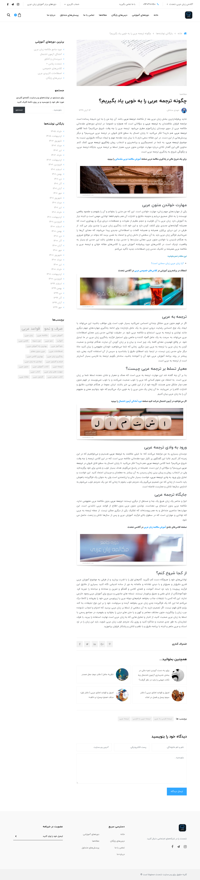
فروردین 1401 (55, 221)
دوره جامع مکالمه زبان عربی (48, 49)
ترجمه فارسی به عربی (163, 719)
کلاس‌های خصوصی (52, 68)
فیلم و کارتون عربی (54, 361)
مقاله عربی (24, 377)
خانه (156, 15)
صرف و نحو (53, 328)
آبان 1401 (57, 188)
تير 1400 (58, 264)
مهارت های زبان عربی (53, 371)
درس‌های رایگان (119, 15)
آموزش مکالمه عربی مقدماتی (128, 159)
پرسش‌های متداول (69, 15)
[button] (17, 15)
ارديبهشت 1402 (54, 160)
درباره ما (51, 15)
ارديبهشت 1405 (54, 136)
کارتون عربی (38, 377)
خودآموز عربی (56, 346)
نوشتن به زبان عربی (33, 361)
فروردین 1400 (55, 279)
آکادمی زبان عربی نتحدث (181, 4)
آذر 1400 (58, 240)
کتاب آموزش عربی (40, 366)
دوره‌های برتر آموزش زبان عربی (41, 4)
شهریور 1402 (55, 141)
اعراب (59, 340)
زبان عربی (29, 335)
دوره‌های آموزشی (140, 15)
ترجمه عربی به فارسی (141, 719)
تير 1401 (58, 207)
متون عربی (23, 366)
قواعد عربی (31, 328)
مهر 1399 (57, 307)
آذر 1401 (58, 183)
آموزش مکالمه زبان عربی (155, 527)
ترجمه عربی (124, 719)
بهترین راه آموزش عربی (37, 346)
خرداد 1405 (56, 131)
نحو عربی (49, 341)
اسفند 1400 (56, 226)
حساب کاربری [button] (72, 4)
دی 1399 (58, 293)
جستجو (19, 109)
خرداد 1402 (56, 155)
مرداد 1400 (57, 260)
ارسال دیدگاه (177, 791)
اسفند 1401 (56, 169)
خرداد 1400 (56, 269)
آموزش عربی (57, 335)
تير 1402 (57, 150)
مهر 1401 (57, 193)
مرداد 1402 (57, 145)
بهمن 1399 (57, 288)
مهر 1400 (57, 250)
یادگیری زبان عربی (54, 356)
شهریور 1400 (55, 255)
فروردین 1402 (55, 164)
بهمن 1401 (57, 174)
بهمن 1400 (57, 231)
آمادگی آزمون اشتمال (51, 54)
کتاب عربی (35, 371)
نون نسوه (36, 341)
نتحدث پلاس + (54, 64)
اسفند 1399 (56, 283)
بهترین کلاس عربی (35, 356)
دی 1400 (58, 236)
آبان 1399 (57, 302)
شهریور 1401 (56, 198)
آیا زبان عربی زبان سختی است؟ (167, 263)
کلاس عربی (23, 341)
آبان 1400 (57, 245)
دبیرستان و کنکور (53, 59)
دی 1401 (58, 179)
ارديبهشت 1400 (54, 274)
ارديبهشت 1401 (54, 217)
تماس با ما (88, 15)
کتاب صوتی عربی (55, 377)
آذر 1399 (58, 298)
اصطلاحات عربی (55, 351)
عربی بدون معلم (38, 351)
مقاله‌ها (103, 15)
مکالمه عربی (42, 335)
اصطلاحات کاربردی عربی (50, 73)
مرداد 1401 (57, 202)
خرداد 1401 (57, 212)
